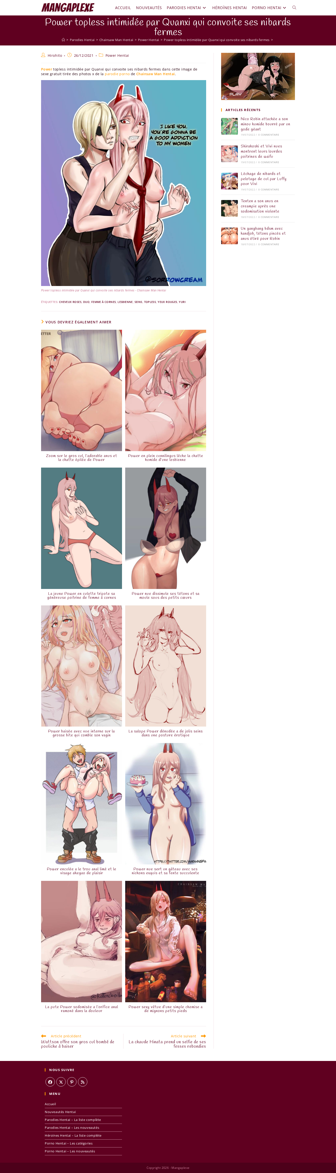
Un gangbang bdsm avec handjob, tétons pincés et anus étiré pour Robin (263, 234)
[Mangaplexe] (63, 40)
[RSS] (82, 1082)
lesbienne (125, 302)
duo (86, 302)
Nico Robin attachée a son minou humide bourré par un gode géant (265, 124)
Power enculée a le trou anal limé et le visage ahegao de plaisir (81, 871)
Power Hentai (117, 55)
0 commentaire (268, 134)
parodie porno (117, 74)
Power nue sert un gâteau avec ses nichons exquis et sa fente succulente (165, 871)
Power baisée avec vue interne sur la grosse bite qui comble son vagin (81, 733)
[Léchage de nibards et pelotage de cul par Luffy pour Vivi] (229, 181)
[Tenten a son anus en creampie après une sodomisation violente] (229, 208)
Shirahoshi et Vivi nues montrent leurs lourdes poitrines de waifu (261, 151)
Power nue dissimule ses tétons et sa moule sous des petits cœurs (165, 596)
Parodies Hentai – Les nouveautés (72, 1127)
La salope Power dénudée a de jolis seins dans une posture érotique (165, 733)
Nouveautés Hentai (60, 1112)
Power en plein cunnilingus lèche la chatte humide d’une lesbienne (165, 458)
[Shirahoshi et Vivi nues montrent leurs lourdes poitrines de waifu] (229, 153)
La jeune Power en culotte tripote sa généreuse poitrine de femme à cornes (81, 596)
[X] (61, 1082)
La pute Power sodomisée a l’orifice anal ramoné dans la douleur (81, 1009)
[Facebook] (50, 1082)
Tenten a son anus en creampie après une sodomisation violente (260, 206)
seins (138, 302)
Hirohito (55, 55)
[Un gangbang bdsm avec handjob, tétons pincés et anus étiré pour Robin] (229, 236)
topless (150, 302)
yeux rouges (167, 302)
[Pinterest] (71, 1082)
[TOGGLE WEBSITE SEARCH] (294, 7)
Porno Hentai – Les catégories (68, 1143)
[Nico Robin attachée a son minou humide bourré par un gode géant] (229, 126)
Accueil (50, 1104)
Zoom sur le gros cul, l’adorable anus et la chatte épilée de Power (81, 458)
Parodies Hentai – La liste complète (73, 1119)
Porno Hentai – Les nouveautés (70, 1151)
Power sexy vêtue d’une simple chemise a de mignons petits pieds (166, 1009)
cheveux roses (70, 302)
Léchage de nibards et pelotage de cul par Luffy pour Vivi (264, 179)
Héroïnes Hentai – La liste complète (73, 1135)
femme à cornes (103, 302)
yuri (182, 302)
